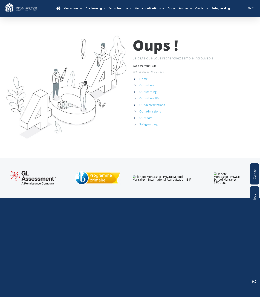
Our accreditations (152, 105)
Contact (254, 174)
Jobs (254, 197)
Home (143, 79)
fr (249, 10)
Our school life (149, 98)
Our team (145, 118)
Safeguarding (148, 124)
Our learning (148, 92)
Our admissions (150, 111)
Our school (146, 85)
